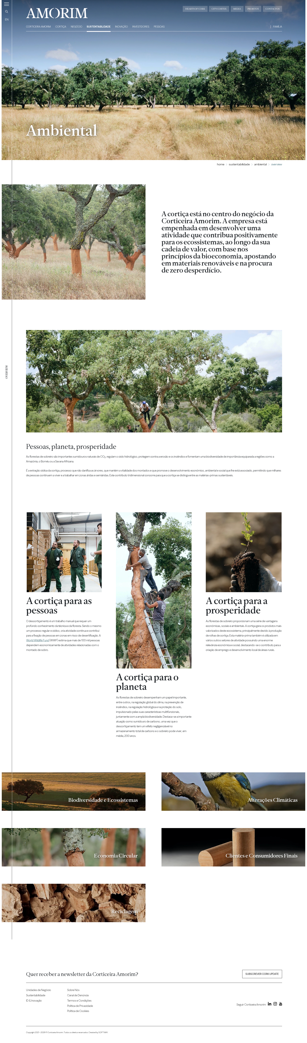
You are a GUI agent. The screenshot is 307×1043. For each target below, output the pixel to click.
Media (237, 8)
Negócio (76, 26)
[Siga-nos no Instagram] (274, 1004)
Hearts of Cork (195, 8)
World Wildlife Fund (37, 640)
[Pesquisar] (7, 11)
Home (220, 164)
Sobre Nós (73, 990)
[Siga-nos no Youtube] (279, 1004)
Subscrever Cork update (262, 973)
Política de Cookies (78, 1011)
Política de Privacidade (80, 1005)
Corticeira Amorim (38, 26)
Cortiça (60, 26)
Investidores (140, 26)
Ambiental (260, 164)
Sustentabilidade (98, 26)
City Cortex (219, 8)
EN (6, 19)
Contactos (272, 8)
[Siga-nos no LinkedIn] (269, 1004)
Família (277, 26)
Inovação (121, 26)
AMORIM (51, 12)
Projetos (253, 8)
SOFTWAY (103, 1032)
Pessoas (159, 26)
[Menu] (6, 4)
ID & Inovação (34, 1000)
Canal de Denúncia (78, 995)
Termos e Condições (79, 1000)
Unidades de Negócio (38, 990)
